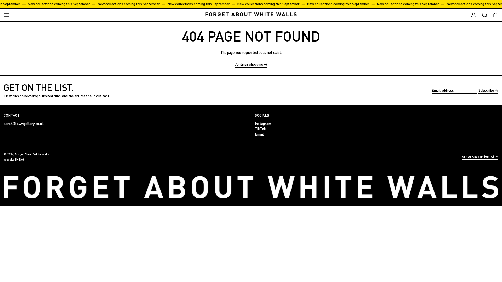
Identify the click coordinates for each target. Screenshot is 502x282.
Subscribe (486, 90)
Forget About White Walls (32, 154)
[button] (484, 15)
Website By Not (14, 159)
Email (259, 134)
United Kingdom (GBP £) (478, 156)
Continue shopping (249, 64)
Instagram (263, 123)
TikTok (260, 129)
